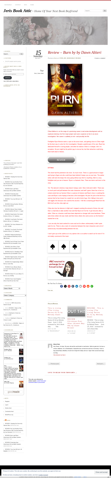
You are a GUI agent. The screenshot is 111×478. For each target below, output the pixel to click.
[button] (61, 286)
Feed (8, 420)
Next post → (100, 364)
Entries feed (8, 408)
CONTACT (18, 4)
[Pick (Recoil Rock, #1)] (21, 371)
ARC (65, 58)
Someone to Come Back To (11, 333)
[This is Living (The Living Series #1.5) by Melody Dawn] (58, 319)
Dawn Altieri (41, 73)
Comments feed (9, 411)
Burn (35, 73)
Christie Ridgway (10, 382)
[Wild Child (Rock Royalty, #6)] (21, 387)
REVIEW (78, 58)
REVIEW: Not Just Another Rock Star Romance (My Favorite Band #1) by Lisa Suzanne (13, 183)
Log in (6, 404)
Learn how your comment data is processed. (37, 381)
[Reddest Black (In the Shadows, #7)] (21, 354)
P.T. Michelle (9, 350)
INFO (25, 4)
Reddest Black (8, 349)
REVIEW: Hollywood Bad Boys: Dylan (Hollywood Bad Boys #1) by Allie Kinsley (12, 236)
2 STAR (61, 58)
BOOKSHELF (8, 4)
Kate (55, 58)
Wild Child (6, 381)
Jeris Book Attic (17, 10)
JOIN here (7, 77)
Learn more (77, 477)
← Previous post (54, 364)
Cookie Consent (43, 475)
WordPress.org (9, 414)
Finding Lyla (7, 357)
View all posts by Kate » (59, 355)
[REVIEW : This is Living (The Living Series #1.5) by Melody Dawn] (97, 320)
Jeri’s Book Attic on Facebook (11, 85)
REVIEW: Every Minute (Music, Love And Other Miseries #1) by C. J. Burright (13, 268)
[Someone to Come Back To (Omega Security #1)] (21, 338)
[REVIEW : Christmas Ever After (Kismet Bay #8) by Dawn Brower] (76, 311)
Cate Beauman (9, 358)
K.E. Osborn (9, 367)
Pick (5, 365)
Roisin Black (9, 334)
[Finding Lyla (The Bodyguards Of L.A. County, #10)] (21, 363)
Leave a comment (100, 58)
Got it (85, 477)
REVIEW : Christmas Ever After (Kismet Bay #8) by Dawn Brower (76, 323)
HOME (32, 4)
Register (7, 401)
